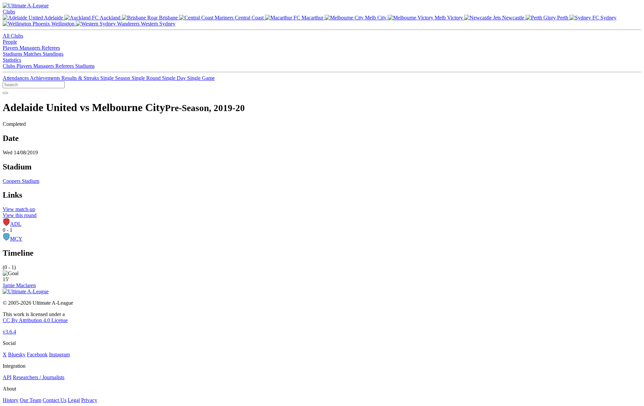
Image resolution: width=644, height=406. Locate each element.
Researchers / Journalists (38, 377)
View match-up (19, 209)
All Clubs (13, 36)
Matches (33, 54)
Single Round (146, 78)
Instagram (59, 354)
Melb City (376, 17)
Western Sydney (157, 24)
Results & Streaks (80, 78)
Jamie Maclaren (19, 285)
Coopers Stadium (21, 181)
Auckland (110, 17)
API (7, 377)
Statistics (12, 60)
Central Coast (249, 17)
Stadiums (13, 54)
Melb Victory (448, 17)
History (10, 400)
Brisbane (168, 17)
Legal (74, 400)
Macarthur (312, 17)
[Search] (5, 93)
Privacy (89, 400)
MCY (16, 239)
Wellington (63, 24)
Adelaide (53, 17)
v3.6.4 (9, 332)
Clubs (9, 11)
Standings (53, 54)
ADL (15, 224)
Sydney (607, 17)
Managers (30, 48)
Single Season (115, 78)
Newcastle (513, 17)
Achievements (45, 78)
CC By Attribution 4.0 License (35, 320)
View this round (20, 215)
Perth (563, 17)
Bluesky (16, 354)
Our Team (30, 400)
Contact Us (54, 400)
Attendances (16, 78)
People (10, 42)
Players (11, 48)
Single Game (201, 78)
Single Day (174, 78)
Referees (51, 48)
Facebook (37, 354)
